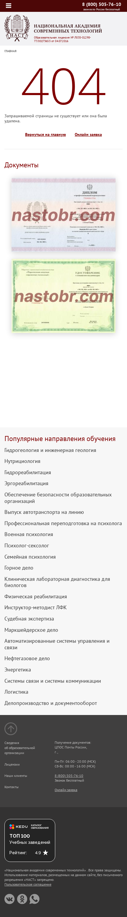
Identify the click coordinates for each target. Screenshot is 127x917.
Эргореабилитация (26, 483)
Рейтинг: (18, 852)
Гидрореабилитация (27, 472)
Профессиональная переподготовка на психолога (63, 523)
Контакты (11, 787)
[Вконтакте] (9, 899)
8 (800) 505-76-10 (101, 4)
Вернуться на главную (45, 134)
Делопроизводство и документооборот (50, 703)
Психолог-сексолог (26, 545)
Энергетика (17, 669)
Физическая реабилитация (35, 596)
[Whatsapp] (34, 899)
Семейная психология (30, 557)
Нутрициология (22, 461)
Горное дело (18, 568)
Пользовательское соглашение (27, 884)
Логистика (16, 692)
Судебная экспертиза (29, 618)
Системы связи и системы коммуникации (52, 681)
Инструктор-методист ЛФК (35, 607)
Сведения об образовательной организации (19, 747)
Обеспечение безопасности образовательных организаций (58, 497)
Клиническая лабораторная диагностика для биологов (57, 582)
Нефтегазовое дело (27, 658)
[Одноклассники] (22, 899)
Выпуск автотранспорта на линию (44, 512)
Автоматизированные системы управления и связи (57, 644)
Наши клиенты (15, 775)
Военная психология (28, 534)
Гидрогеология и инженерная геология (50, 450)
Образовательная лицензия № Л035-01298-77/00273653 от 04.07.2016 (62, 39)
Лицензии (12, 764)
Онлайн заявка (88, 134)
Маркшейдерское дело (31, 630)
